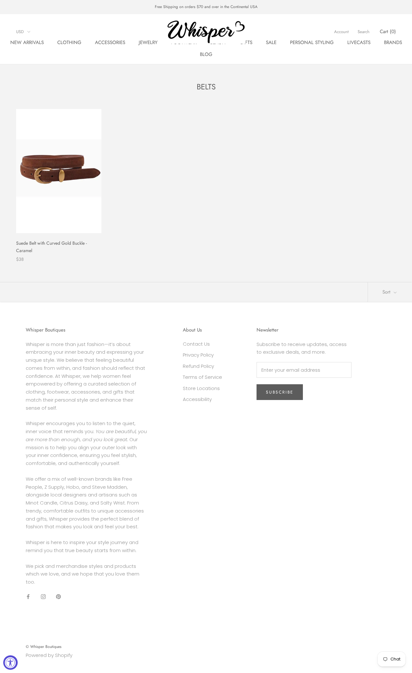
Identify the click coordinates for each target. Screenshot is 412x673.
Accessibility (197, 399)
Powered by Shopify (49, 655)
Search (364, 32)
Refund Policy (198, 366)
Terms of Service (202, 377)
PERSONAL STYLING (312, 42)
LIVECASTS (358, 42)
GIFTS (246, 42)
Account (341, 32)
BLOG (206, 54)
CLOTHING (69, 42)
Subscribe (279, 392)
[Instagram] (43, 597)
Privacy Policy (198, 354)
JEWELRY (148, 42)
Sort (387, 292)
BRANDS (393, 42)
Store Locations (201, 388)
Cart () (388, 31)
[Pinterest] (58, 597)
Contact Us (196, 344)
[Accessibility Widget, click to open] (10, 662)
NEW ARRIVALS (27, 42)
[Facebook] (28, 597)
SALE (271, 42)
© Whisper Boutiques (43, 647)
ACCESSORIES (110, 42)
